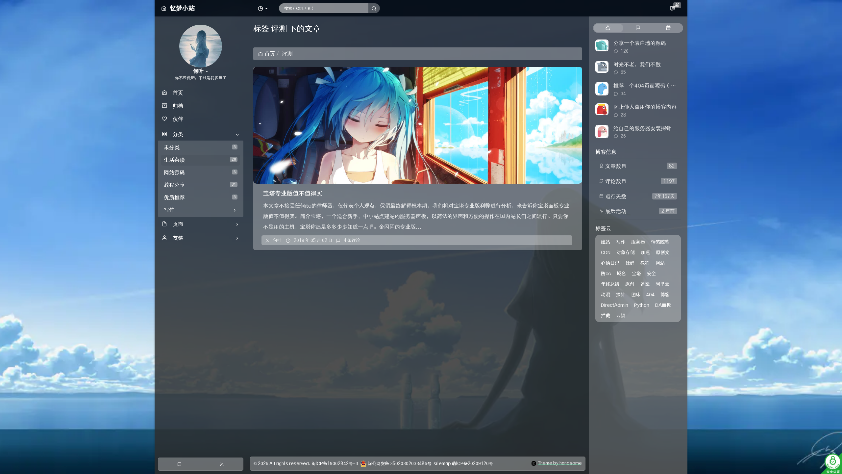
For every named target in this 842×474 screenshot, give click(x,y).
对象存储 (625, 252)
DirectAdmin (614, 305)
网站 (660, 263)
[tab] (608, 28)
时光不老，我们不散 (637, 64)
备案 (645, 284)
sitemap (442, 463)
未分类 (200, 147)
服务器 (638, 242)
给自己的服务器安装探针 (642, 128)
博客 (665, 295)
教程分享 (200, 185)
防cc (606, 273)
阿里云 (662, 284)
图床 (635, 295)
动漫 (605, 295)
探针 (620, 295)
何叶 (277, 240)
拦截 (605, 316)
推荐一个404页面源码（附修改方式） (657, 85)
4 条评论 (352, 240)
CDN (605, 252)
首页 (269, 53)
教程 (645, 263)
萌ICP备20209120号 (472, 463)
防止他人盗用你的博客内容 (645, 107)
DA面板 (663, 305)
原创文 (663, 252)
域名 (621, 273)
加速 (645, 252)
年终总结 (610, 284)
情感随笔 (660, 242)
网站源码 (200, 172)
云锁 (620, 316)
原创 (629, 284)
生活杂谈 (200, 160)
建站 (605, 242)
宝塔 (636, 273)
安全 (651, 273)
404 (650, 295)
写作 (620, 242)
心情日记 (610, 263)
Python (641, 305)
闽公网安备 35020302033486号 (400, 463)
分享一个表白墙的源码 (639, 43)
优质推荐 (200, 197)
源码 (629, 263)
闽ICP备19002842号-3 (334, 463)
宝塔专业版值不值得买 (292, 193)
